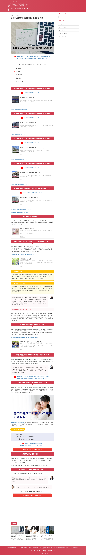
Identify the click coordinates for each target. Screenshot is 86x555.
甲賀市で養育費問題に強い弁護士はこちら (34, 117)
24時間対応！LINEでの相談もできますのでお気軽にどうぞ (32, 445)
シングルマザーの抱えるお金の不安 (43, 551)
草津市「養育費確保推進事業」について (20, 159)
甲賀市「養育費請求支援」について (19, 134)
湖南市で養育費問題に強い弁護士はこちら (34, 92)
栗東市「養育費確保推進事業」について (20, 184)
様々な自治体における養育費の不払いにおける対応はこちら (24, 337)
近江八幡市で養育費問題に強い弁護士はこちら (34, 192)
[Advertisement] (32, 509)
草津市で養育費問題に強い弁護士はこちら (34, 142)
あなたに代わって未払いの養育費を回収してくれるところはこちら (32, 58)
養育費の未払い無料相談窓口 (17, 422)
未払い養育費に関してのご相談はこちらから (32, 449)
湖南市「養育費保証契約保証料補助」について (21, 109)
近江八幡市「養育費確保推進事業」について (21, 209)
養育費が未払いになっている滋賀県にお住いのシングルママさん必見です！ (34, 56)
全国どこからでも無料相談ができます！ (34, 443)
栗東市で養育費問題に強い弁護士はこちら (34, 167)
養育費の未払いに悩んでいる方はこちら (32, 495)
